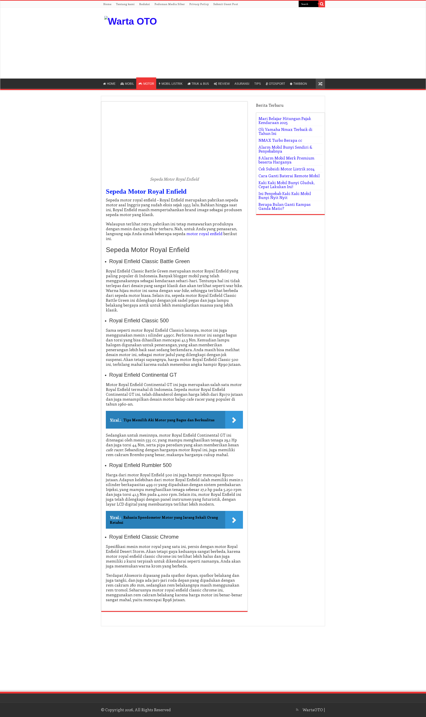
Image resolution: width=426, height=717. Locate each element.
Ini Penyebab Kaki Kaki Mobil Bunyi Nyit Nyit (284, 195)
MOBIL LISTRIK (172, 83)
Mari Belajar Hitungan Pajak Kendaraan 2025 (284, 120)
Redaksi (144, 4)
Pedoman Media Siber (169, 4)
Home (107, 4)
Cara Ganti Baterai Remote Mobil (289, 175)
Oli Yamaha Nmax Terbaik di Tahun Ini (285, 131)
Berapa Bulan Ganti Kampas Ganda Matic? (284, 206)
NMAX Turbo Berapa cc (280, 140)
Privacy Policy (199, 4)
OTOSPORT (277, 83)
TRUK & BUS (200, 83)
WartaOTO (313, 709)
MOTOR (148, 83)
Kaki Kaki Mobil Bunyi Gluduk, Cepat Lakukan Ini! (286, 184)
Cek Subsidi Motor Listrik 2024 (286, 168)
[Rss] (297, 709)
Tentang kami (125, 4)
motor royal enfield (204, 233)
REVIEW (224, 83)
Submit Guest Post (225, 4)
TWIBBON (300, 83)
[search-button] (321, 4)
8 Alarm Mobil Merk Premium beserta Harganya (286, 160)
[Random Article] (320, 84)
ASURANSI (242, 83)
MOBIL (129, 83)
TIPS (257, 83)
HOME (111, 83)
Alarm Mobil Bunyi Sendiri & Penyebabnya (285, 149)
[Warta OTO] (130, 20)
